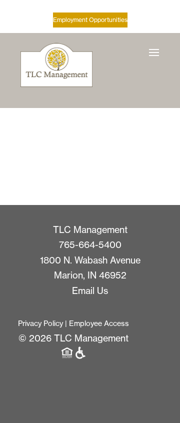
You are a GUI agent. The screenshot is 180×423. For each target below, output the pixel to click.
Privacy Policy (40, 323)
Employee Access (99, 323)
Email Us (90, 290)
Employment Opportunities (90, 20)
